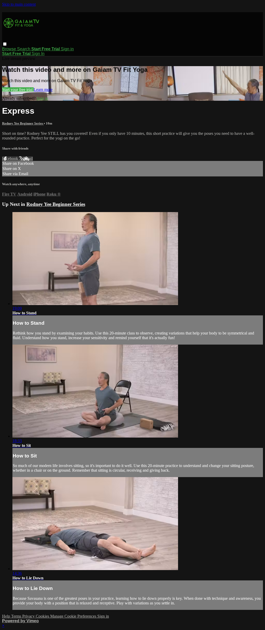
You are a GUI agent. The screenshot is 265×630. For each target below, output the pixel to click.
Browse (9, 49)
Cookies (43, 616)
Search (24, 49)
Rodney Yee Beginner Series (23, 123)
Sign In (38, 53)
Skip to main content (19, 4)
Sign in (67, 49)
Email (28, 158)
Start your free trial (18, 89)
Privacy (29, 616)
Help (6, 616)
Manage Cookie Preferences (73, 616)
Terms (16, 616)
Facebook (10, 158)
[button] (4, 44)
